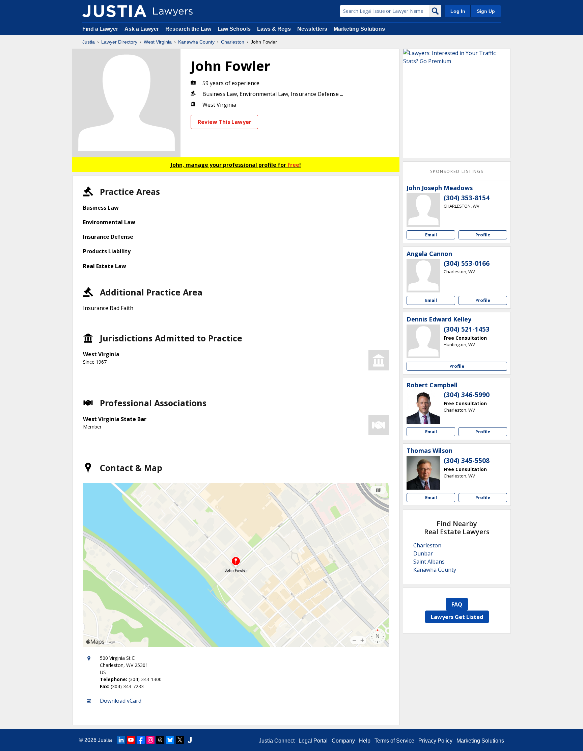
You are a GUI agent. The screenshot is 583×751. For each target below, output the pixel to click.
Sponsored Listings (456, 171)
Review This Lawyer (224, 122)
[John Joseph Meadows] (423, 210)
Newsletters (312, 29)
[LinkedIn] (121, 740)
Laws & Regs (274, 29)
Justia (88, 42)
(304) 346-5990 (467, 394)
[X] (180, 740)
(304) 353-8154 (467, 197)
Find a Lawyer (100, 29)
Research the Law (188, 29)
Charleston (232, 42)
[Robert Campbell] (423, 407)
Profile (482, 235)
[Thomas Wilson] (423, 473)
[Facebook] (141, 740)
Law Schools (234, 29)
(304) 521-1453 (467, 329)
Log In (457, 11)
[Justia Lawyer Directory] (114, 11)
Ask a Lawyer (142, 29)
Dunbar (423, 553)
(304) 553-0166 (467, 263)
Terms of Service (394, 741)
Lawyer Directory (119, 42)
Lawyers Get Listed (457, 617)
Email (431, 235)
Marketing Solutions (359, 29)
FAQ (456, 604)
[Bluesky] (170, 740)
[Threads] (160, 740)
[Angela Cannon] (423, 275)
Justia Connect (277, 741)
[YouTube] (131, 740)
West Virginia (158, 42)
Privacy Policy (435, 741)
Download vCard (120, 700)
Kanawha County (196, 42)
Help (364, 741)
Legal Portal (313, 741)
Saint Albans (429, 561)
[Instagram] (150, 740)
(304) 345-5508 (467, 460)
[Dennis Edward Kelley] (423, 341)
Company (343, 741)
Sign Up (486, 11)
